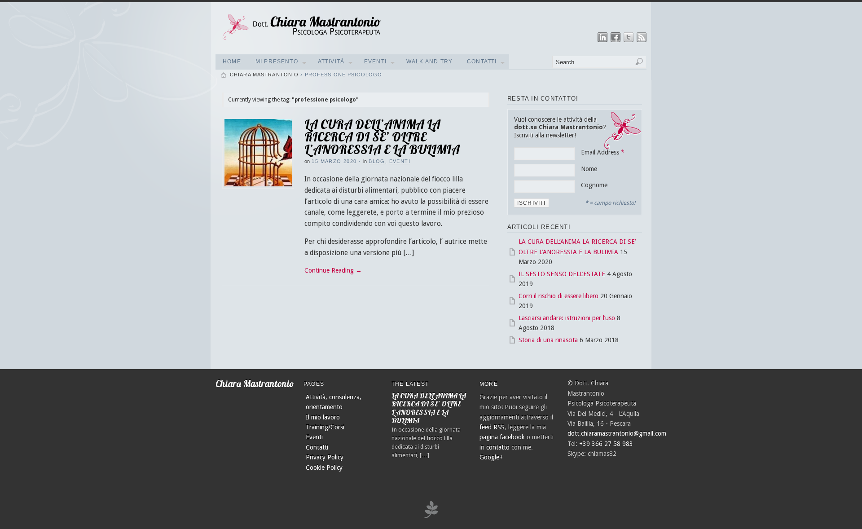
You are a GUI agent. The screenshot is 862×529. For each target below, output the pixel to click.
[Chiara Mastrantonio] (302, 38)
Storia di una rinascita (548, 340)
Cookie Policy (324, 467)
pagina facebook (502, 437)
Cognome (594, 185)
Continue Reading (333, 270)
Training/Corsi (325, 427)
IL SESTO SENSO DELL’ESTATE (562, 274)
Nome (589, 168)
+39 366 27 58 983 (606, 443)
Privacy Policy (324, 457)
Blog (377, 161)
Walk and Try (429, 61)
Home (232, 61)
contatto (498, 447)
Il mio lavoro (323, 417)
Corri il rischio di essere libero (558, 296)
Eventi (375, 61)
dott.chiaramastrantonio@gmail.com (616, 433)
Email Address (603, 152)
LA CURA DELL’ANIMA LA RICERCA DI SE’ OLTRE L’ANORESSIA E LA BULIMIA (382, 136)
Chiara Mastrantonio (264, 74)
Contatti (482, 61)
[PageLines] (431, 517)
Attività (331, 61)
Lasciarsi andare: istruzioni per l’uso (567, 318)
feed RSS (492, 427)
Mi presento (276, 61)
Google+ (491, 457)
